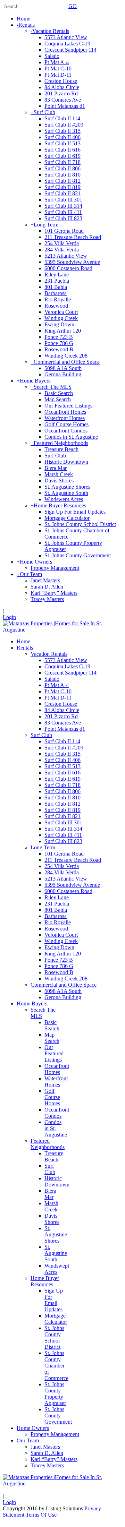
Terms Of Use (41, 1515)
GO (72, 6)
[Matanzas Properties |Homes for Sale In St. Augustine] (62, 630)
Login (9, 617)
